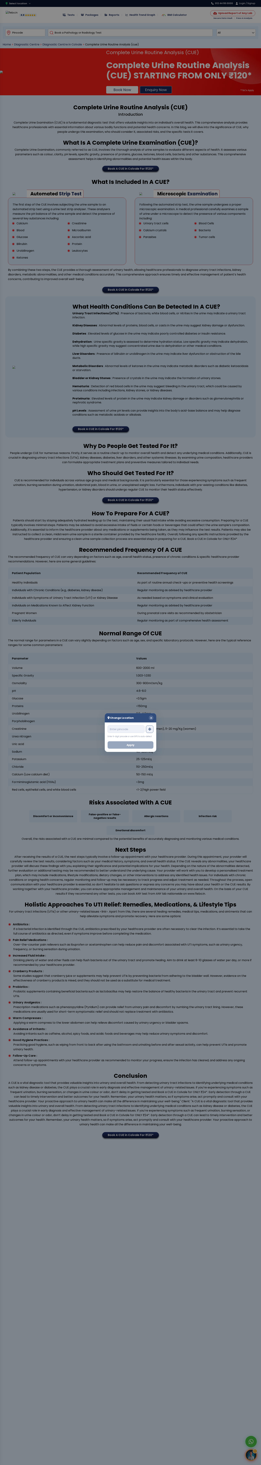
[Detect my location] (149, 729)
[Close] (151, 717)
